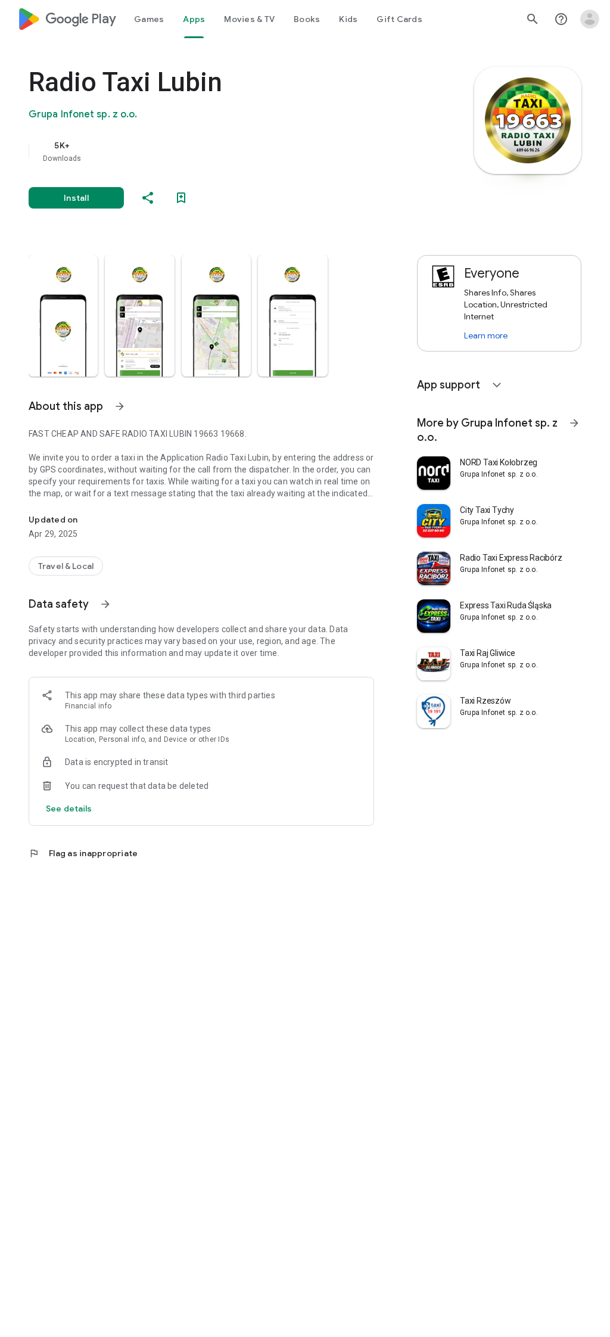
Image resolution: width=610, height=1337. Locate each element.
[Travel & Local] (66, 566)
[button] (63, 316)
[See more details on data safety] (69, 808)
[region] (218, 151)
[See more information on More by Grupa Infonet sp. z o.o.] (574, 423)
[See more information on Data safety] (105, 604)
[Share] (147, 198)
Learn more (486, 335)
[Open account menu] (589, 19)
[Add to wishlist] (181, 198)
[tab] (149, 19)
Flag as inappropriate (83, 853)
